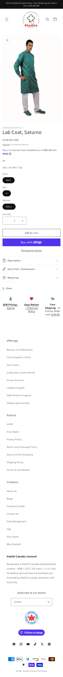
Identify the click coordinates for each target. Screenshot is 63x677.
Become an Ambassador (20, 349)
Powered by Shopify (38, 671)
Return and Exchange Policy (22, 446)
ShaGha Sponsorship (18, 403)
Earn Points (13, 365)
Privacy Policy (14, 439)
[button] (6, 19)
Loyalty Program (16, 387)
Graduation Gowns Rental (21, 372)
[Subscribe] (48, 602)
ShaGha (26, 671)
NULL (9, 206)
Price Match (13, 431)
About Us (12, 491)
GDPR (10, 424)
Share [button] (9, 288)
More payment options (31, 250)
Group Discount (15, 380)
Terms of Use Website (18, 469)
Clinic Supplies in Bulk (19, 357)
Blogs (10, 498)
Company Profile (16, 506)
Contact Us (13, 513)
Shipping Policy (15, 462)
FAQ (9, 529)
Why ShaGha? (14, 544)
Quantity (7, 214)
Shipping (6, 144)
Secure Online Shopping (20, 454)
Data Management (17, 521)
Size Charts (13, 536)
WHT (8, 180)
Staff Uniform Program (19, 395)
